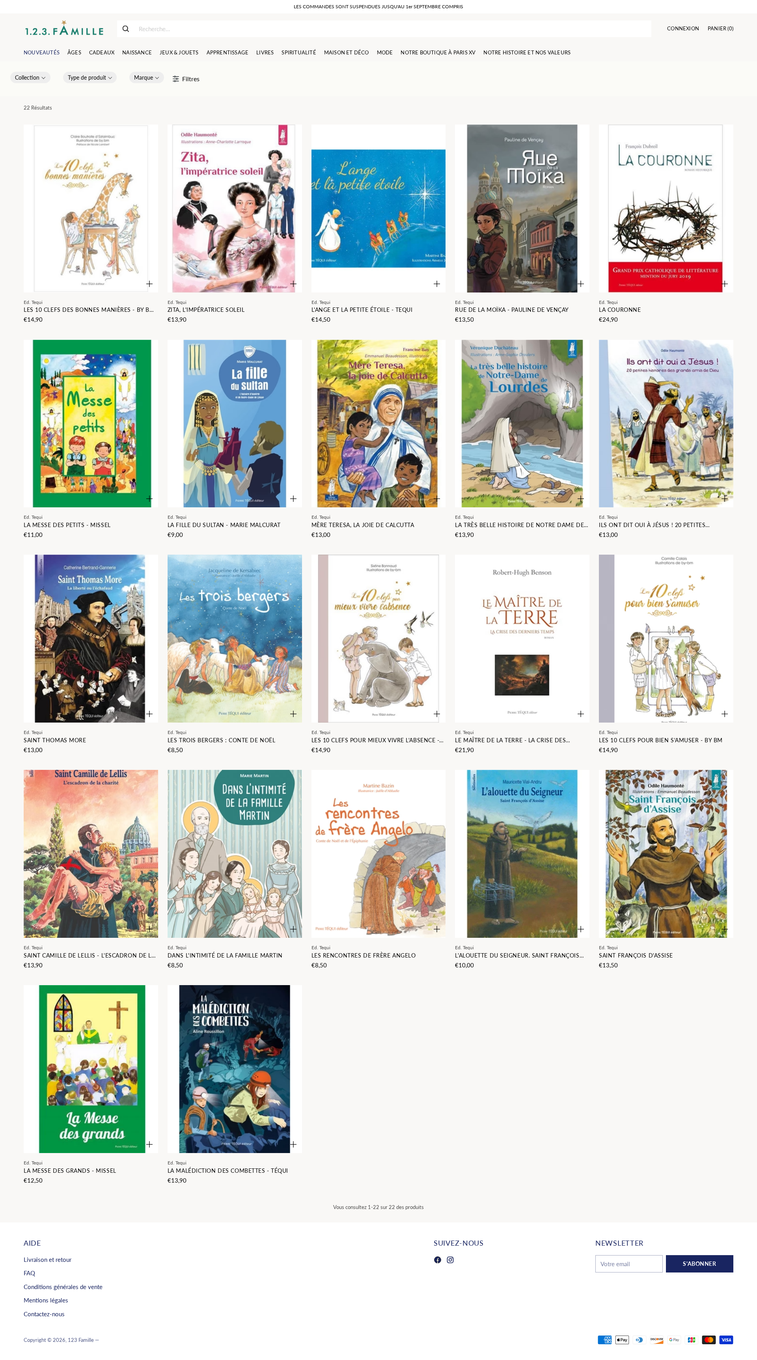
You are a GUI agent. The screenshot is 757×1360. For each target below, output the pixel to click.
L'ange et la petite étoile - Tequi (362, 309)
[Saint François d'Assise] (666, 854)
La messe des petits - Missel (67, 525)
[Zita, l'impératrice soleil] (235, 208)
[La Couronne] (666, 208)
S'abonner (699, 1263)
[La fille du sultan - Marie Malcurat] (235, 424)
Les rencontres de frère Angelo (363, 955)
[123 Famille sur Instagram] (450, 1261)
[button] (30, 77)
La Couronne (620, 309)
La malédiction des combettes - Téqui (228, 1170)
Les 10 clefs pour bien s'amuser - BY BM (661, 740)
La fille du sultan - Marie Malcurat (224, 525)
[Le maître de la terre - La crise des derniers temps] (522, 639)
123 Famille (81, 1340)
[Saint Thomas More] (91, 639)
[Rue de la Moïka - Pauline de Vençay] (522, 208)
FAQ (29, 1272)
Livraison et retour (47, 1259)
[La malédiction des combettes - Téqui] (235, 1069)
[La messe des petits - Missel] (91, 424)
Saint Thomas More (55, 740)
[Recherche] (125, 28)
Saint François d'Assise (636, 955)
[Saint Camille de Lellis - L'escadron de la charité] (91, 854)
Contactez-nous (44, 1313)
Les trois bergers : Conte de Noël (221, 740)
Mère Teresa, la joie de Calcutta (362, 525)
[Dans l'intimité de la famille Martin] (235, 854)
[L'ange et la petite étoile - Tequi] (378, 208)
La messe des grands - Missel (70, 1170)
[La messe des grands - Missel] (91, 1069)
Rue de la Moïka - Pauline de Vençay (512, 309)
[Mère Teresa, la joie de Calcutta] (378, 424)
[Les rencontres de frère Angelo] (378, 854)
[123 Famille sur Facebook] (437, 1261)
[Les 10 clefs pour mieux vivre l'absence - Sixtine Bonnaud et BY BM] (378, 639)
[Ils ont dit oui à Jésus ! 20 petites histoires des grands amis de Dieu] (666, 424)
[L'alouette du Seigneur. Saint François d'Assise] (522, 854)
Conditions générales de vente (63, 1286)
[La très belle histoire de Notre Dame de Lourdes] (522, 424)
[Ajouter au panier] (149, 284)
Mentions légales (46, 1300)
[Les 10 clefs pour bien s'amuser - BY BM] (666, 639)
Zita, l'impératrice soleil (206, 309)
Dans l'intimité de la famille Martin (225, 955)
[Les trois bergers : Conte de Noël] (235, 639)
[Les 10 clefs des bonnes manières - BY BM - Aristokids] (91, 208)
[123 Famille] (64, 29)
